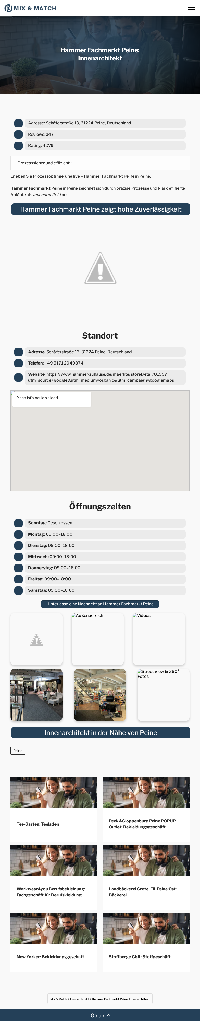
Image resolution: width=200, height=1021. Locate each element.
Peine (17, 751)
